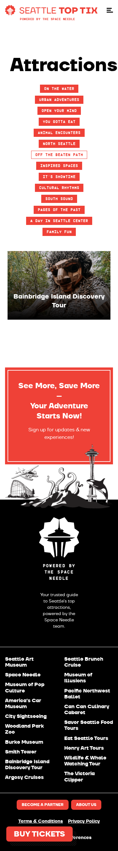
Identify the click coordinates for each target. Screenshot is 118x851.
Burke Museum (24, 742)
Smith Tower (21, 751)
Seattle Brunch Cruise (83, 662)
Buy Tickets (39, 834)
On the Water (59, 88)
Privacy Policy (84, 821)
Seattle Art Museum (19, 662)
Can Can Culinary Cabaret (86, 709)
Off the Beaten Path (59, 154)
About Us (86, 804)
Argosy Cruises (24, 777)
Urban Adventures (59, 99)
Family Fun (59, 231)
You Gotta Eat (59, 121)
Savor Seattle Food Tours (88, 725)
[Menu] (110, 10)
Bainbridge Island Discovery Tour (27, 764)
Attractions (63, 65)
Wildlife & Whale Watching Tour (85, 760)
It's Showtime (59, 176)
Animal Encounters (59, 132)
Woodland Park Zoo (24, 729)
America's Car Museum (23, 703)
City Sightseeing (26, 716)
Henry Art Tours (84, 748)
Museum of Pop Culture (24, 687)
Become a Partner (43, 804)
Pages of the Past (59, 209)
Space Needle (23, 674)
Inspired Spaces (59, 165)
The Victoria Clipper (79, 776)
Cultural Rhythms (59, 187)
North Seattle (59, 143)
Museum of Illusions (78, 677)
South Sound (59, 198)
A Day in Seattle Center (59, 220)
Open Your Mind (59, 110)
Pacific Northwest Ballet (87, 693)
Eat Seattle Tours (86, 738)
